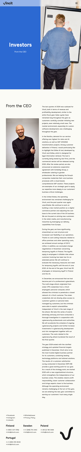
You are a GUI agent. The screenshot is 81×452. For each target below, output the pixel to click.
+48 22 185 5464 (48, 430)
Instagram (11, 418)
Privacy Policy (30, 418)
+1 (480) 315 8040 (14, 442)
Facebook (11, 415)
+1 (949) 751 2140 (31, 430)
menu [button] (76, 3)
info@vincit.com (13, 432)
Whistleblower (30, 415)
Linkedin (10, 420)
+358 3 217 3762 (13, 430)
